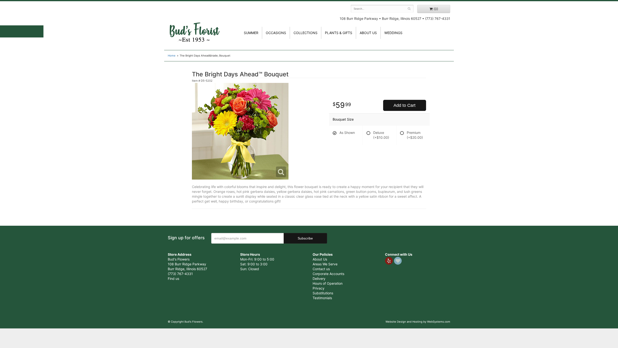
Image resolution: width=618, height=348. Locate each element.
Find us (173, 278)
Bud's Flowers (194, 26)
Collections (305, 33)
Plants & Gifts (338, 33)
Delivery (319, 278)
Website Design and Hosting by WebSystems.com (418, 321)
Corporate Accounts (328, 274)
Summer (251, 33)
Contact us (321, 269)
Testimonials (322, 298)
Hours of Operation (328, 283)
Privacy (318, 288)
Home (172, 55)
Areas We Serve (325, 264)
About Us (320, 259)
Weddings (393, 33)
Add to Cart (404, 105)
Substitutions (323, 293)
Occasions (276, 33)
